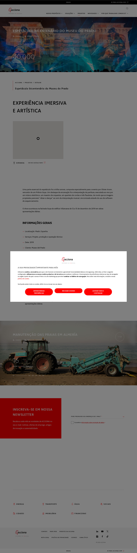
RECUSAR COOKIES (68, 291)
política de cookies (23, 278)
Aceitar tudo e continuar (98, 292)
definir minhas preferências (39, 292)
